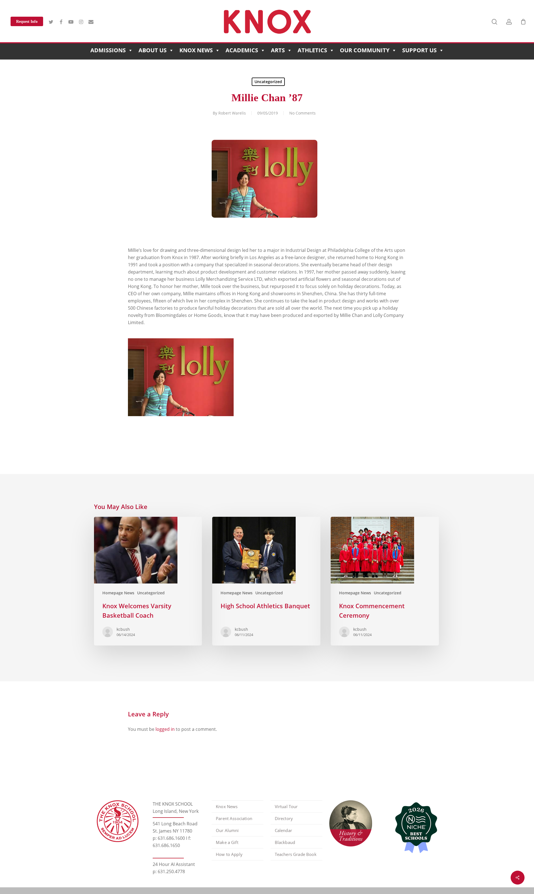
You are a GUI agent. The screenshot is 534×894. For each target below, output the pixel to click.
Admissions (108, 50)
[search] (494, 22)
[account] (509, 22)
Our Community (364, 50)
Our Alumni (227, 830)
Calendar (283, 830)
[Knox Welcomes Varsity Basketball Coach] (148, 581)
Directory (284, 818)
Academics (242, 50)
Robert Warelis (232, 113)
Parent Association (234, 818)
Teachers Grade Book (296, 854)
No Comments (302, 113)
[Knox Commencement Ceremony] (385, 581)
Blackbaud (285, 842)
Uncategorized (268, 81)
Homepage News (118, 592)
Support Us (419, 50)
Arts (278, 50)
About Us (153, 50)
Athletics (312, 50)
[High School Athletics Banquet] (266, 581)
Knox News (196, 50)
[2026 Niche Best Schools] (414, 828)
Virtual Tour (286, 806)
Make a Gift (227, 842)
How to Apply (229, 854)
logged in (165, 729)
